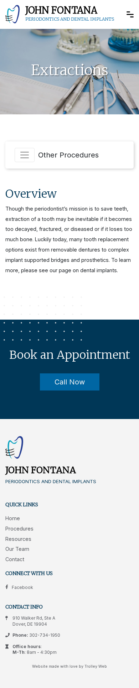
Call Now (70, 382)
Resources (18, 539)
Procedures (19, 529)
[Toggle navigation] (25, 155)
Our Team (17, 549)
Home (12, 518)
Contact (14, 559)
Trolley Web (95, 666)
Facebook (22, 587)
